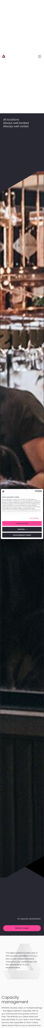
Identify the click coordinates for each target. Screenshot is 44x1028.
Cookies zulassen (22, 523)
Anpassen (21, 529)
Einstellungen (34, 518)
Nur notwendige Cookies (22, 535)
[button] (40, 56)
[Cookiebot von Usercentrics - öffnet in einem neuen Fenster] (33, 491)
